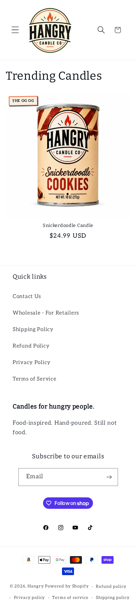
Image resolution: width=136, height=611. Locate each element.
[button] (15, 30)
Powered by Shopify (67, 586)
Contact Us (27, 296)
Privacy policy (29, 597)
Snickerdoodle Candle (68, 225)
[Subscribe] (109, 477)
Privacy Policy (32, 362)
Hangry (36, 586)
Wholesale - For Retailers (46, 313)
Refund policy (111, 586)
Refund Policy (31, 346)
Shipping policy (113, 597)
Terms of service (70, 597)
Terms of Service (35, 379)
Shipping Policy (33, 329)
